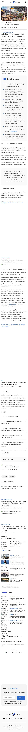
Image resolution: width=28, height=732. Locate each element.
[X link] (7, 719)
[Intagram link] (18, 719)
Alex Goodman (3, 23)
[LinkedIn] (12, 27)
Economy (5, 476)
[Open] (3, 2)
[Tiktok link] (24, 719)
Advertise (11, 729)
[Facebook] (8, 27)
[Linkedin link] (9, 719)
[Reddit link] (21, 719)
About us (9, 725)
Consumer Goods (8, 538)
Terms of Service (17, 703)
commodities (13, 131)
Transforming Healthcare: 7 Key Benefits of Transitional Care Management (13, 504)
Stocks (11, 578)
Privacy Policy (8, 703)
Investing (11, 614)
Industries (11, 32)
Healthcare (4, 499)
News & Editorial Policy (18, 727)
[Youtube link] (15, 719)
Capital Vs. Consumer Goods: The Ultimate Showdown (18, 544)
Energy (3, 524)
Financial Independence (14, 602)
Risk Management (13, 596)
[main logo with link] (14, 2)
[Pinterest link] (12, 719)
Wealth (11, 561)
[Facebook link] (4, 719)
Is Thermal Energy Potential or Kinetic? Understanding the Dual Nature (13, 528)
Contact (17, 729)
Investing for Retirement (14, 620)
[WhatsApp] (14, 27)
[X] (10, 27)
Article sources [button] (8, 459)
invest (14, 120)
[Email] (17, 27)
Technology (12, 555)
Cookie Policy (7, 727)
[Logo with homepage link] (14, 714)
